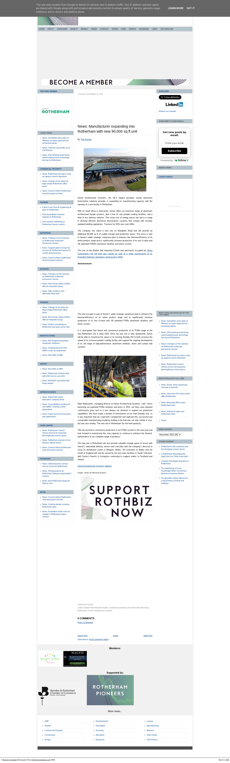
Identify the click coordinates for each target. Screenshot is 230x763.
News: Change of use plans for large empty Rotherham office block (55, 183)
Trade (115, 29)
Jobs (123, 29)
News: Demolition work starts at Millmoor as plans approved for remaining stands (55, 140)
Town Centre (46, 425)
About (51, 29)
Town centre (152, 735)
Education (100, 735)
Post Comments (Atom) (99, 639)
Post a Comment (85, 622)
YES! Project (152, 740)
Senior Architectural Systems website (95, 466)
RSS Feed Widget (174, 206)
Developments (102, 721)
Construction (50, 735)
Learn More (176, 8)
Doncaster (131, 608)
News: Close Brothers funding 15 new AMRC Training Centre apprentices (56, 407)
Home (41, 29)
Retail (43, 492)
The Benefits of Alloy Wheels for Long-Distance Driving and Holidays (174, 480)
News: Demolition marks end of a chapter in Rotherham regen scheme (56, 514)
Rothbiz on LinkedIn (167, 111)
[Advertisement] (115, 56)
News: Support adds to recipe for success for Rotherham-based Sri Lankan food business (56, 250)
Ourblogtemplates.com (41, 760)
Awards (48, 726)
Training (44, 302)
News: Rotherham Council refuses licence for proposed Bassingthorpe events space (54, 433)
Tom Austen (86, 139)
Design (48, 740)
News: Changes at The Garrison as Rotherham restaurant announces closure (55, 240)
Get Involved (167, 29)
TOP (227, 760)
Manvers (150, 730)
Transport (45, 459)
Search (74, 29)
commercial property (117, 608)
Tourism (44, 202)
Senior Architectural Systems (100, 611)
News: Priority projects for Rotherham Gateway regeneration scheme (56, 473)
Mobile (84, 29)
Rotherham (82, 611)
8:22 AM (89, 604)
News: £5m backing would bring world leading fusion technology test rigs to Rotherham (55, 157)
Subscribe (62, 29)
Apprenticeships (48, 392)
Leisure (150, 721)
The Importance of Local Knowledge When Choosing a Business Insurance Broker (174, 471)
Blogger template (10, 760)
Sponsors (144, 29)
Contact (104, 29)
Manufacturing (47, 336)
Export (43, 364)
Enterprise (45, 233)
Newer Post (82, 636)
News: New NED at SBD (52, 355)
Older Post (147, 636)
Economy (44, 269)
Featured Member (48, 91)
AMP (47, 721)
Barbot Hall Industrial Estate (96, 608)
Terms (94, 29)
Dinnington (100, 726)
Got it (191, 8)
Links (154, 29)
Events (132, 29)
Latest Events (166, 177)
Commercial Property (51, 169)
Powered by (167, 160)
